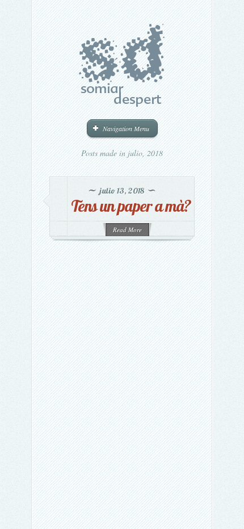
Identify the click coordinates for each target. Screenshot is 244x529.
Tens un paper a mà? (131, 206)
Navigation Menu (126, 128)
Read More (127, 229)
